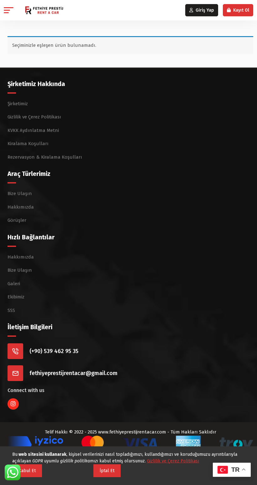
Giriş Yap (205, 10)
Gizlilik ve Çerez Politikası (34, 117)
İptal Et (107, 470)
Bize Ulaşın (20, 193)
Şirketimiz (18, 103)
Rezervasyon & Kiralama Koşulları (45, 157)
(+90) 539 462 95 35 (53, 351)
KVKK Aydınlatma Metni (33, 130)
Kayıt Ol (241, 10)
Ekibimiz (16, 297)
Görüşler (17, 220)
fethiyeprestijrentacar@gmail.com (73, 373)
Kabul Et (27, 470)
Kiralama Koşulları (28, 143)
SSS (11, 310)
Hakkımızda (21, 207)
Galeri (14, 283)
